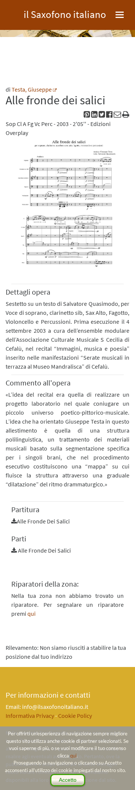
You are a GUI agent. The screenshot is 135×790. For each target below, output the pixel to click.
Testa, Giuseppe (32, 89)
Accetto (67, 780)
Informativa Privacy (30, 715)
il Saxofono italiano (65, 13)
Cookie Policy (75, 715)
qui (73, 756)
